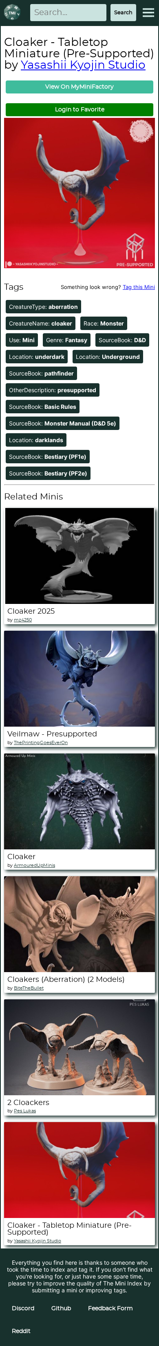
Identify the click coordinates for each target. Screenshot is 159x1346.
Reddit (21, 1331)
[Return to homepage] (14, 13)
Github (61, 1308)
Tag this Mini (139, 287)
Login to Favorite (79, 110)
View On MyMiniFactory (79, 87)
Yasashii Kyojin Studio (83, 65)
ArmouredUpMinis (34, 865)
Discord (23, 1308)
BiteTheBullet (29, 988)
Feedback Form (110, 1308)
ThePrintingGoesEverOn (41, 742)
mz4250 (23, 620)
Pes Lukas (25, 1111)
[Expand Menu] (148, 12)
